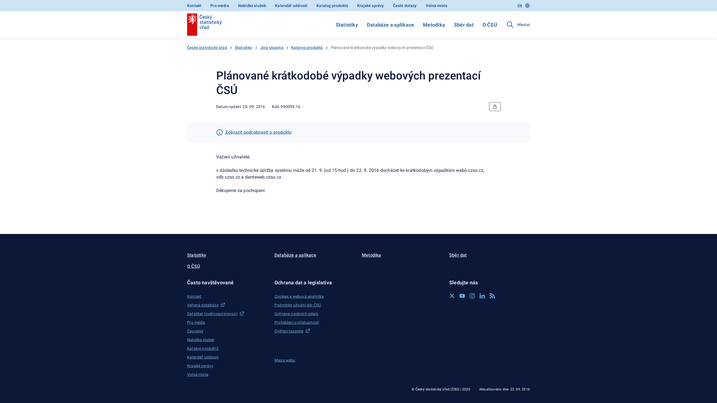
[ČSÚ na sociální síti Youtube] (462, 296)
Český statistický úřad (207, 47)
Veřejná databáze (202, 305)
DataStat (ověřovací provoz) (212, 313)
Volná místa (437, 5)
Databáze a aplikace (390, 25)
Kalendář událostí (291, 5)
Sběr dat (464, 25)
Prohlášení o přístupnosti (296, 322)
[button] (227, 282)
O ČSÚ (490, 25)
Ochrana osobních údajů (296, 313)
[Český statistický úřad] (204, 24)
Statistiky (347, 25)
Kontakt (194, 5)
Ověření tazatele (288, 331)
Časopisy (195, 331)
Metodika (434, 25)
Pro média (219, 5)
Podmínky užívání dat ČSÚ (297, 305)
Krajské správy (370, 5)
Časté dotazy (405, 5)
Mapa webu (284, 360)
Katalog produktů (332, 5)
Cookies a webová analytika (299, 296)
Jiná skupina (271, 47)
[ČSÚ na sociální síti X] (452, 296)
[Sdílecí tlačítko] (495, 106)
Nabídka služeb (252, 5)
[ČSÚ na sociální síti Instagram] (472, 296)
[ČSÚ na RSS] (492, 296)
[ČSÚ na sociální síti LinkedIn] (482, 296)
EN (520, 6)
